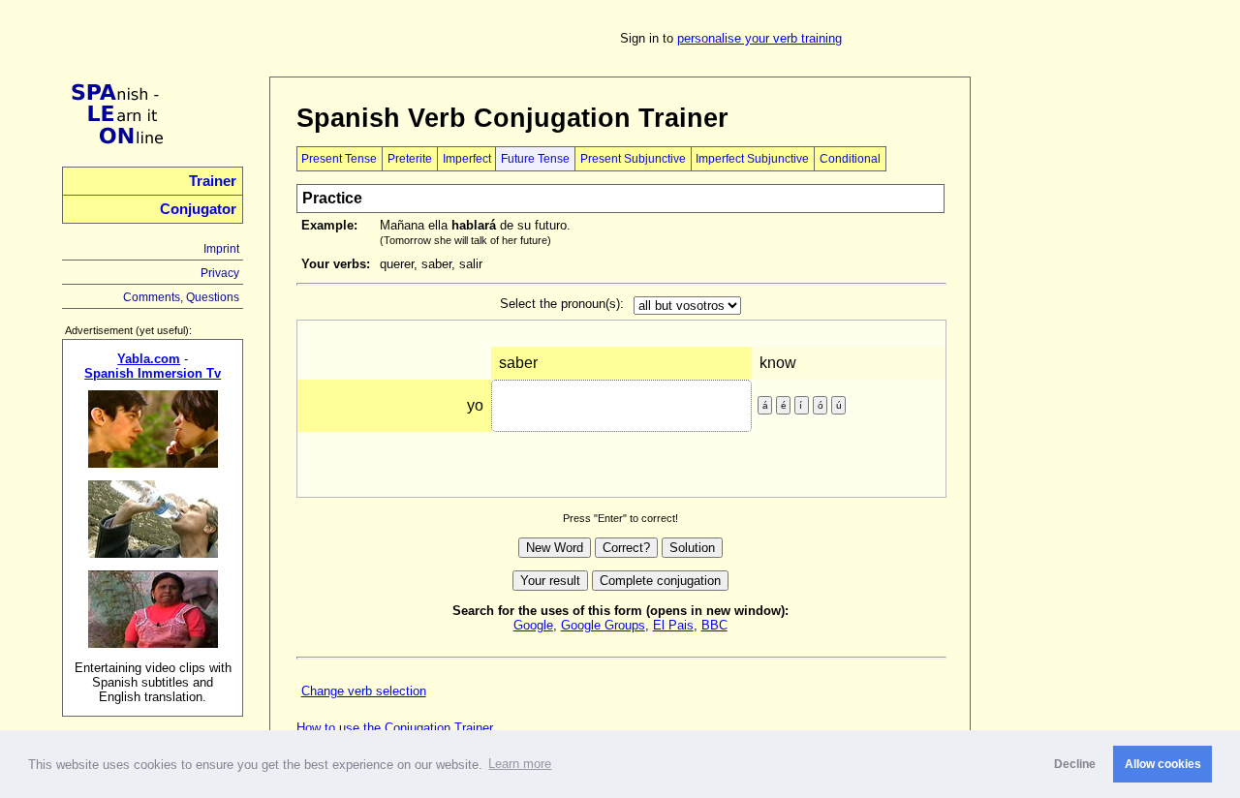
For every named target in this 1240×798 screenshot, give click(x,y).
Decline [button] (1075, 764)
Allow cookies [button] (1163, 764)
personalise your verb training (759, 38)
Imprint (221, 249)
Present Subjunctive (633, 159)
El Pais (673, 625)
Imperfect (467, 159)
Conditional (850, 159)
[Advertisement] (1087, 367)
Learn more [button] (519, 763)
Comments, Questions (181, 297)
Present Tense (339, 159)
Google (533, 625)
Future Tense (535, 159)
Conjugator (198, 209)
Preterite (410, 159)
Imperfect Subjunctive (752, 159)
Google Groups (603, 625)
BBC (714, 625)
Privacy (220, 273)
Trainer (212, 181)
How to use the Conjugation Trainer (394, 728)
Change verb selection (363, 691)
